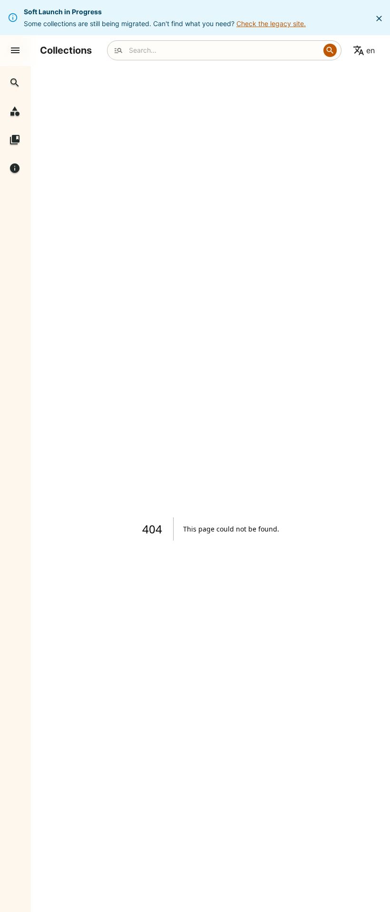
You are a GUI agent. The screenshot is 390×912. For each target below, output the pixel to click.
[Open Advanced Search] (118, 50)
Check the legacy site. (271, 23)
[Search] (330, 50)
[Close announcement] (379, 18)
